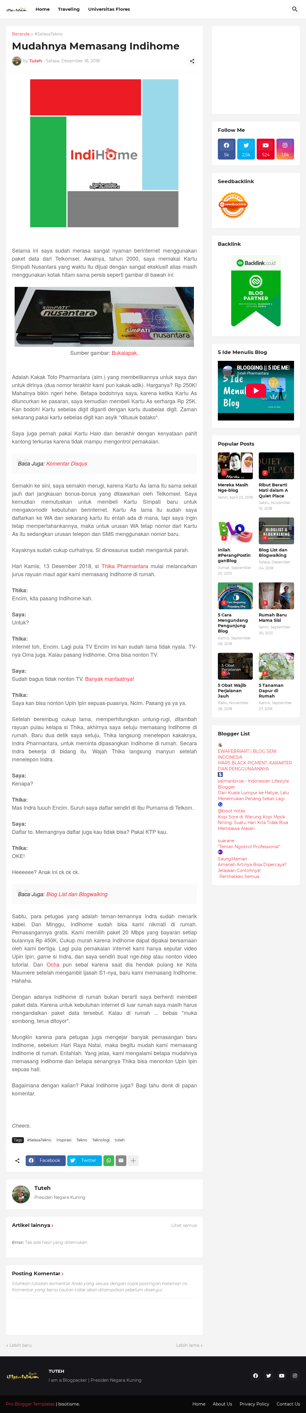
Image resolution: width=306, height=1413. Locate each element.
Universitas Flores (109, 9)
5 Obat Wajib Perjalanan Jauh (232, 691)
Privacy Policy (254, 1404)
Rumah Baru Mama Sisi (273, 617)
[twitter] (269, 1376)
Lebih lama (187, 1345)
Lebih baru (21, 1345)
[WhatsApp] (108, 1160)
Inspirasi (63, 1140)
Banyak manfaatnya (109, 678)
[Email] (121, 1160)
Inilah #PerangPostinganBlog (234, 555)
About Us (222, 1404)
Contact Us (288, 1404)
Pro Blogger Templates (30, 1404)
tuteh (120, 1140)
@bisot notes (231, 811)
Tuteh (42, 1188)
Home (43, 9)
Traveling (69, 9)
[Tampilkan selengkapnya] (133, 1160)
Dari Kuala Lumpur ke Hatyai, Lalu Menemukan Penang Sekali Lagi (253, 795)
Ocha (53, 964)
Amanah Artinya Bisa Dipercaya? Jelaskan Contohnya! (252, 867)
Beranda (21, 34)
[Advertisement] (262, 69)
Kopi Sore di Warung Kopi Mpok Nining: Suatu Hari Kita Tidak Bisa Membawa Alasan (253, 822)
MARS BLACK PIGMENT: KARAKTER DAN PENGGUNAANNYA (255, 766)
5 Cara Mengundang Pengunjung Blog (233, 623)
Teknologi (101, 1140)
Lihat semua (184, 1225)
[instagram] (295, 1376)
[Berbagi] (192, 61)
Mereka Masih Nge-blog (233, 487)
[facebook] (255, 1376)
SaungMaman (232, 859)
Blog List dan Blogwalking (77, 894)
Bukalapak (124, 352)
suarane (226, 840)
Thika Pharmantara (125, 566)
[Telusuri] (295, 9)
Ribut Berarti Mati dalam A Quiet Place (273, 490)
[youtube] (282, 1376)
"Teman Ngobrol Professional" (249, 846)
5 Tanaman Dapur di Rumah (271, 691)
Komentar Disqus (66, 463)
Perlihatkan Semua (239, 876)
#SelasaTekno (48, 34)
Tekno (81, 1140)
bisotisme (68, 1404)
